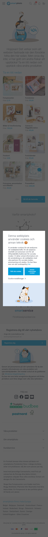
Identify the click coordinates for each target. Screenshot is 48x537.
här (29, 264)
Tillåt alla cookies (15, 271)
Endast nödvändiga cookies (32, 271)
